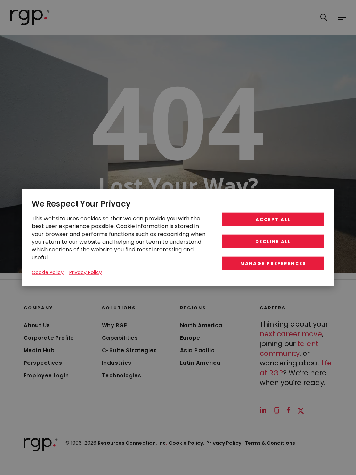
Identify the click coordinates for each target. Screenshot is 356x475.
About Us (37, 325)
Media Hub (39, 350)
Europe (190, 337)
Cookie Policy (48, 272)
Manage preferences (273, 263)
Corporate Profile (49, 337)
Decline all (273, 241)
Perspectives (43, 363)
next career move (291, 334)
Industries (116, 363)
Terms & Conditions (271, 443)
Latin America (200, 363)
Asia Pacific (197, 350)
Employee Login (46, 375)
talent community (289, 348)
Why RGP (115, 325)
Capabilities (120, 337)
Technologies (121, 375)
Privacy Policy (224, 443)
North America (201, 325)
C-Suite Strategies (129, 350)
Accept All (273, 219)
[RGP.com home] (30, 17)
